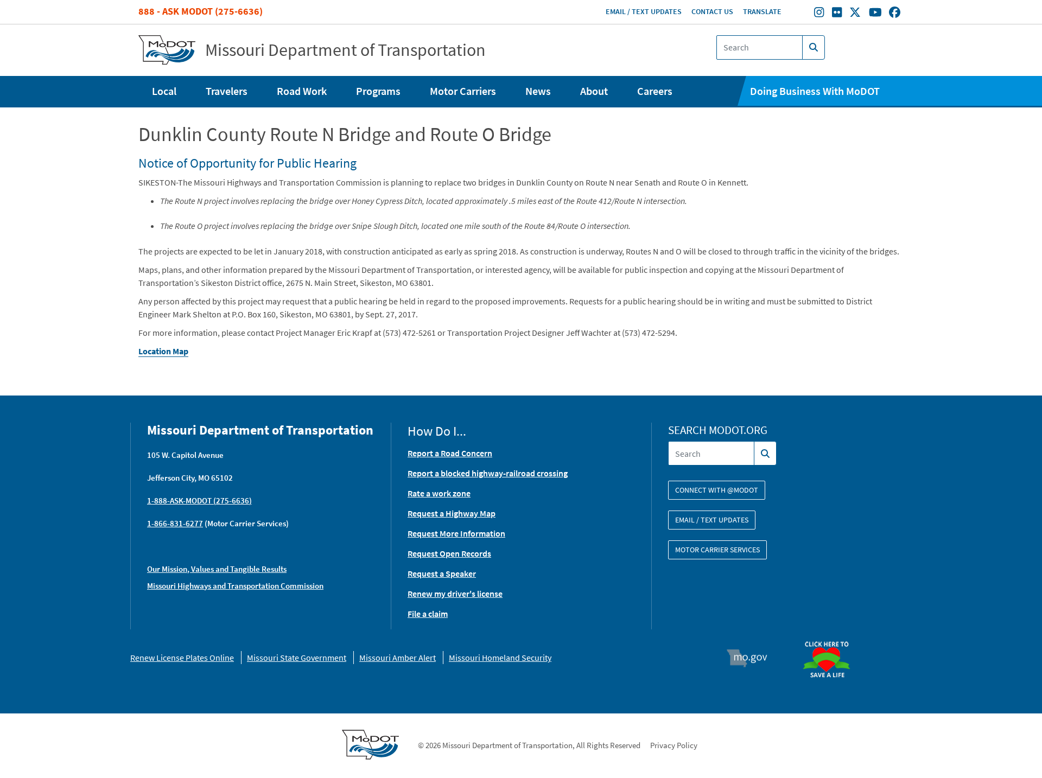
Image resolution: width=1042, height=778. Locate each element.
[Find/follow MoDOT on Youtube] (875, 13)
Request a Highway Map (451, 513)
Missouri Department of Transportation (345, 50)
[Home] (166, 50)
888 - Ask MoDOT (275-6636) (200, 11)
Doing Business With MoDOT (815, 91)
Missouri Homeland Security (500, 657)
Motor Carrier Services (717, 549)
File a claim (428, 613)
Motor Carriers (463, 91)
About (594, 91)
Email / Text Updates (644, 11)
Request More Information (456, 533)
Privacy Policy (673, 745)
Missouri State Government (296, 657)
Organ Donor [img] (830, 636)
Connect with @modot (716, 490)
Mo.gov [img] (752, 658)
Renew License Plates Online (182, 657)
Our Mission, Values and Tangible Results (217, 569)
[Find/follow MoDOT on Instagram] (819, 13)
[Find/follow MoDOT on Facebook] (894, 13)
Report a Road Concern (450, 453)
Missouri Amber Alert (397, 657)
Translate (762, 11)
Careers (654, 91)
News (538, 91)
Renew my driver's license (455, 593)
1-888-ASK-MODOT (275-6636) (199, 500)
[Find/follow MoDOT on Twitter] (855, 13)
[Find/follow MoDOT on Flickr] (837, 13)
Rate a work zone (439, 493)
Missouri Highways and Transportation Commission (235, 586)
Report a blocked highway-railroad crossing (488, 473)
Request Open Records (449, 553)
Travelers (226, 91)
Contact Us (712, 11)
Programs (378, 91)
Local (164, 91)
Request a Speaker (442, 573)
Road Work (302, 91)
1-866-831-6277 (175, 523)
